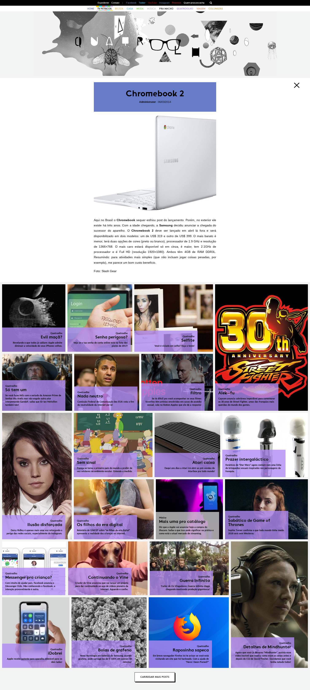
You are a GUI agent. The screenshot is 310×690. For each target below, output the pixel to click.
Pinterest (176, 2)
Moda (140, 8)
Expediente (103, 2)
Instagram (164, 2)
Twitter (142, 2)
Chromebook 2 (155, 93)
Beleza (119, 8)
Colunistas (216, 8)
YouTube (152, 2)
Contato (115, 2)
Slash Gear (109, 271)
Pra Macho (166, 8)
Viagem (201, 8)
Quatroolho (185, 8)
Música (151, 8)
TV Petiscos (104, 8)
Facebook (131, 2)
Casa (130, 8)
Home (90, 8)
